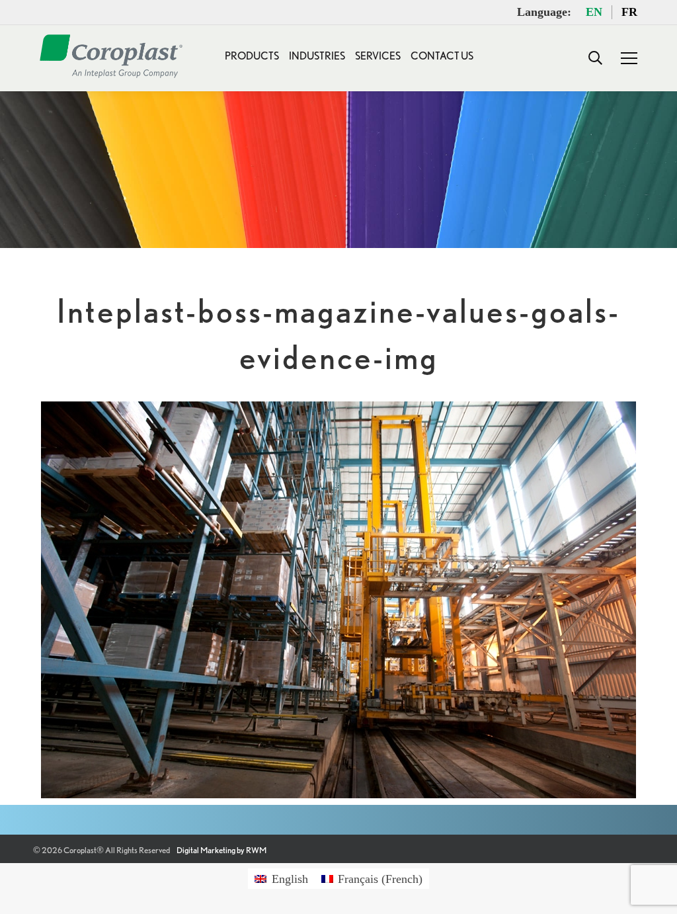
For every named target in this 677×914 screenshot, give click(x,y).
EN (594, 12)
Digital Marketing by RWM (221, 850)
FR (629, 12)
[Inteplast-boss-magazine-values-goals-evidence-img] (338, 599)
